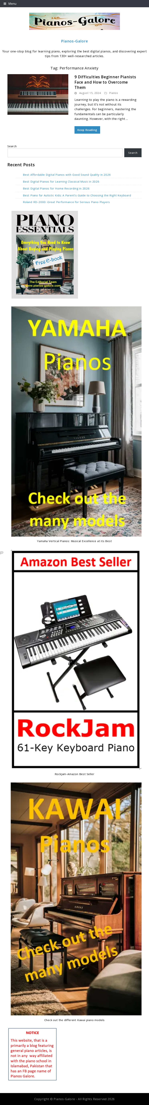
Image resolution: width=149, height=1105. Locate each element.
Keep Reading (87, 130)
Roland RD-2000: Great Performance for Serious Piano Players (66, 202)
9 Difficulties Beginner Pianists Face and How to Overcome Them (105, 82)
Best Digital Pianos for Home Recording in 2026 (56, 188)
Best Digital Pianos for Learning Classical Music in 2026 (61, 181)
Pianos (113, 93)
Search (12, 146)
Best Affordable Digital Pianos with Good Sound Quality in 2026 (67, 174)
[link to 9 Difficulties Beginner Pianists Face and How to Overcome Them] (37, 94)
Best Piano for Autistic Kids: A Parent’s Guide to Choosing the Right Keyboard (77, 195)
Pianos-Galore (74, 41)
